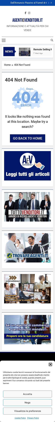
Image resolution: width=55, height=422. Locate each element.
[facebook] (25, 13)
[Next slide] (51, 3)
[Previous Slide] (46, 3)
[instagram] (29, 13)
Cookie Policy (20, 418)
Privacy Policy (33, 418)
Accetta (27, 394)
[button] (50, 364)
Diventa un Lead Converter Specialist (26, 3)
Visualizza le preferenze (27, 411)
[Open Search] (52, 40)
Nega (27, 402)
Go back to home (27, 138)
